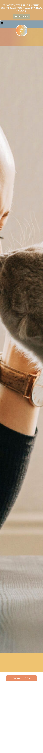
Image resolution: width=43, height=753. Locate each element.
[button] (1, 23)
